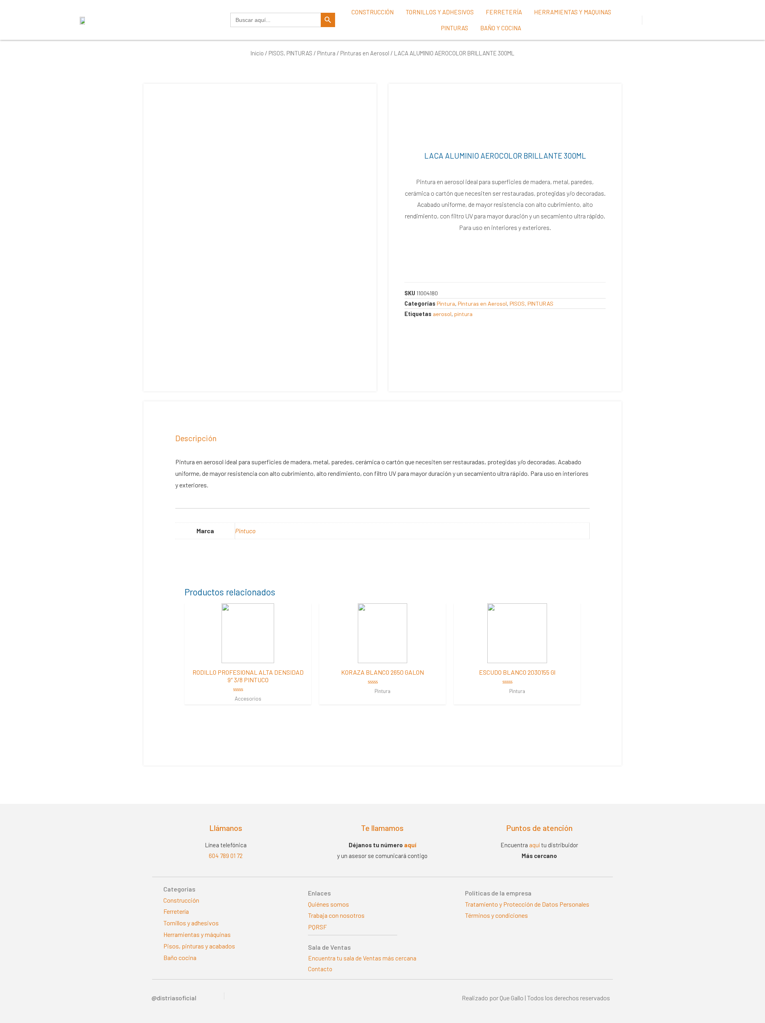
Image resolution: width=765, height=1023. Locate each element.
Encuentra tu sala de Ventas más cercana (362, 958)
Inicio (257, 53)
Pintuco (245, 530)
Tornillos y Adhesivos (440, 12)
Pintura (326, 53)
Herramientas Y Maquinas (572, 12)
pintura (463, 313)
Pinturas (454, 27)
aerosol (442, 313)
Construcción (372, 12)
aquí (410, 844)
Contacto (320, 968)
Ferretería (504, 12)
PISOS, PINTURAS (290, 53)
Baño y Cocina (500, 27)
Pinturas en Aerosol (364, 53)
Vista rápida (248, 656)
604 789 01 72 (226, 855)
